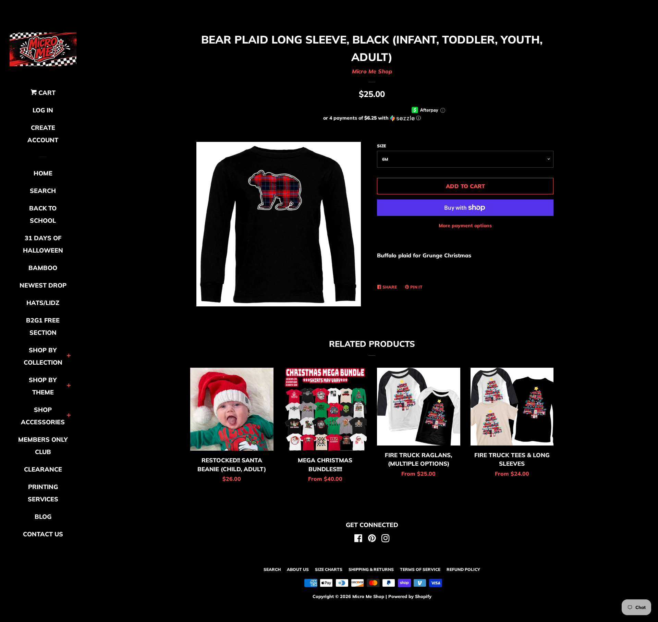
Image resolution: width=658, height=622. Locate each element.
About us (298, 569)
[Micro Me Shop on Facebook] (358, 539)
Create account (42, 134)
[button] (371, 118)
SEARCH (43, 191)
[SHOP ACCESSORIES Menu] (68, 416)
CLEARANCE (43, 469)
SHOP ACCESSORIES (43, 416)
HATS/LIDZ (42, 303)
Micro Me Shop (372, 71)
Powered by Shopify (409, 596)
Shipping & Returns (371, 569)
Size (381, 145)
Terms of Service (420, 569)
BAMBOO (42, 268)
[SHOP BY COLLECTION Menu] (68, 356)
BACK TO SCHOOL (43, 214)
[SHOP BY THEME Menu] (68, 386)
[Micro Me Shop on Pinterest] (372, 539)
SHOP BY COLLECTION (43, 356)
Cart (46, 93)
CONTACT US (43, 534)
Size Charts (328, 569)
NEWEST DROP (43, 285)
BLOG (43, 517)
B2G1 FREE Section (43, 326)
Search (272, 569)
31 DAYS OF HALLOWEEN (43, 244)
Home (43, 173)
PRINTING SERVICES (43, 493)
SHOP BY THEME (43, 386)
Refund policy (463, 569)
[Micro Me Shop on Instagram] (385, 539)
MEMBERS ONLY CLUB (43, 446)
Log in (43, 110)
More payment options (465, 225)
